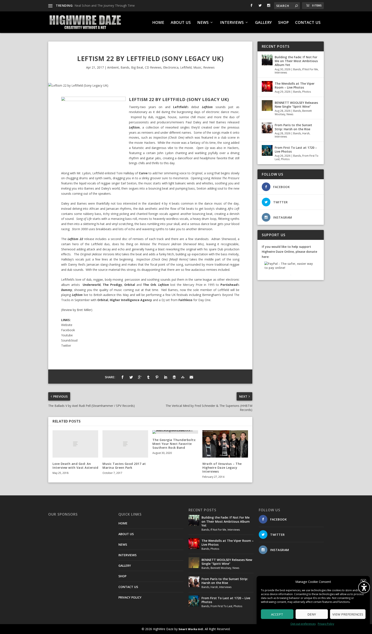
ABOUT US (181, 23)
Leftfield (186, 67)
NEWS (203, 23)
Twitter (66, 345)
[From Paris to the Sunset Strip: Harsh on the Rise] (267, 128)
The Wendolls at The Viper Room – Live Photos (295, 85)
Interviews (281, 72)
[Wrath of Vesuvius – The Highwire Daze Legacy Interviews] (225, 444)
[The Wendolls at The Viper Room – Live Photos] (267, 86)
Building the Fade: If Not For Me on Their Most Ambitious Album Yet (296, 61)
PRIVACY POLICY (129, 597)
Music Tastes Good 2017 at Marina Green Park (124, 466)
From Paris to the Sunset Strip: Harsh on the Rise (293, 127)
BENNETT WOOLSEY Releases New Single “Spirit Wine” (296, 105)
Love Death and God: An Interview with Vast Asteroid (75, 466)
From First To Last (221, 606)
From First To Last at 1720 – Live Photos (296, 149)
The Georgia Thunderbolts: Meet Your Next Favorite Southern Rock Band (174, 444)
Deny (311, 614)
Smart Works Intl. (191, 629)
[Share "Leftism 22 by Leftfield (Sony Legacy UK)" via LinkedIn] (165, 377)
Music (197, 67)
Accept (277, 614)
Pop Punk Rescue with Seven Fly (96, 5)
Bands (125, 67)
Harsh (306, 133)
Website (66, 325)
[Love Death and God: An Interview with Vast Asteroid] (75, 444)
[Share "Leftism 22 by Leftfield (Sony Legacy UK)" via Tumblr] (148, 377)
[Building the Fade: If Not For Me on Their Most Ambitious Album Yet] (267, 60)
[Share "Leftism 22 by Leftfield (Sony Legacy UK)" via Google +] (139, 377)
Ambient (113, 67)
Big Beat (137, 67)
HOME (158, 23)
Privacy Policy (326, 624)
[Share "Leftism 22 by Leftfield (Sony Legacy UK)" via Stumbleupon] (182, 377)
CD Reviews (153, 67)
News (290, 114)
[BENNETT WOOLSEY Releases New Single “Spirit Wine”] (267, 105)
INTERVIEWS (232, 23)
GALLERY (263, 23)
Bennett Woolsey (221, 568)
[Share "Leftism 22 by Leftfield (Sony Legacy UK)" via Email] (191, 377)
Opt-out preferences (303, 624)
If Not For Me (310, 69)
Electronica (170, 67)
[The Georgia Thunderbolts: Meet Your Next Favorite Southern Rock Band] (175, 432)
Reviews (209, 67)
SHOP (283, 23)
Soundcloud (69, 340)
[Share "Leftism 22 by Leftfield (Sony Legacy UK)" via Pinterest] (157, 377)
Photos (306, 91)
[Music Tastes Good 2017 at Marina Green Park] (125, 444)
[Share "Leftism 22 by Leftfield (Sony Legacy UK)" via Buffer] (174, 377)
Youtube (67, 335)
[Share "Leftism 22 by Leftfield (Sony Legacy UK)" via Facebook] (122, 377)
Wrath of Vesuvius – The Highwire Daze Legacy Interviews (222, 467)
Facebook (68, 330)
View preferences (347, 614)
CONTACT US (308, 23)
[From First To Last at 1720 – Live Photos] (267, 150)
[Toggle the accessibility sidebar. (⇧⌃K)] (364, 587)
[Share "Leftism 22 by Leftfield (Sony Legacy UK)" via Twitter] (131, 377)
